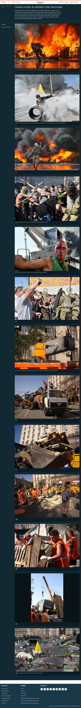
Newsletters (23, 693)
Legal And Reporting (6, 698)
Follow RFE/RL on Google (63, 2)
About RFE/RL (5, 688)
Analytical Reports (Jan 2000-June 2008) (30, 703)
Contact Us (4, 703)
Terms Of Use (4, 693)
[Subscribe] (65, 689)
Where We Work (5, 691)
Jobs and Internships (6, 695)
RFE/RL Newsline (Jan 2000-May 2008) (29, 700)
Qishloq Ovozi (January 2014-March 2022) (30, 698)
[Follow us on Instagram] (48, 689)
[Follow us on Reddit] (44, 689)
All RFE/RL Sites (5, 700)
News (22, 688)
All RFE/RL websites (74, 2)
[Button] (3, 25)
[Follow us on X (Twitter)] (54, 689)
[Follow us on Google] (50, 689)
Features (23, 691)
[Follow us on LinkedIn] (59, 689)
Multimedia (23, 695)
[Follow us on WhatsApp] (63, 689)
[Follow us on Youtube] (41, 689)
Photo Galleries (16, 2)
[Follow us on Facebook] (56, 689)
